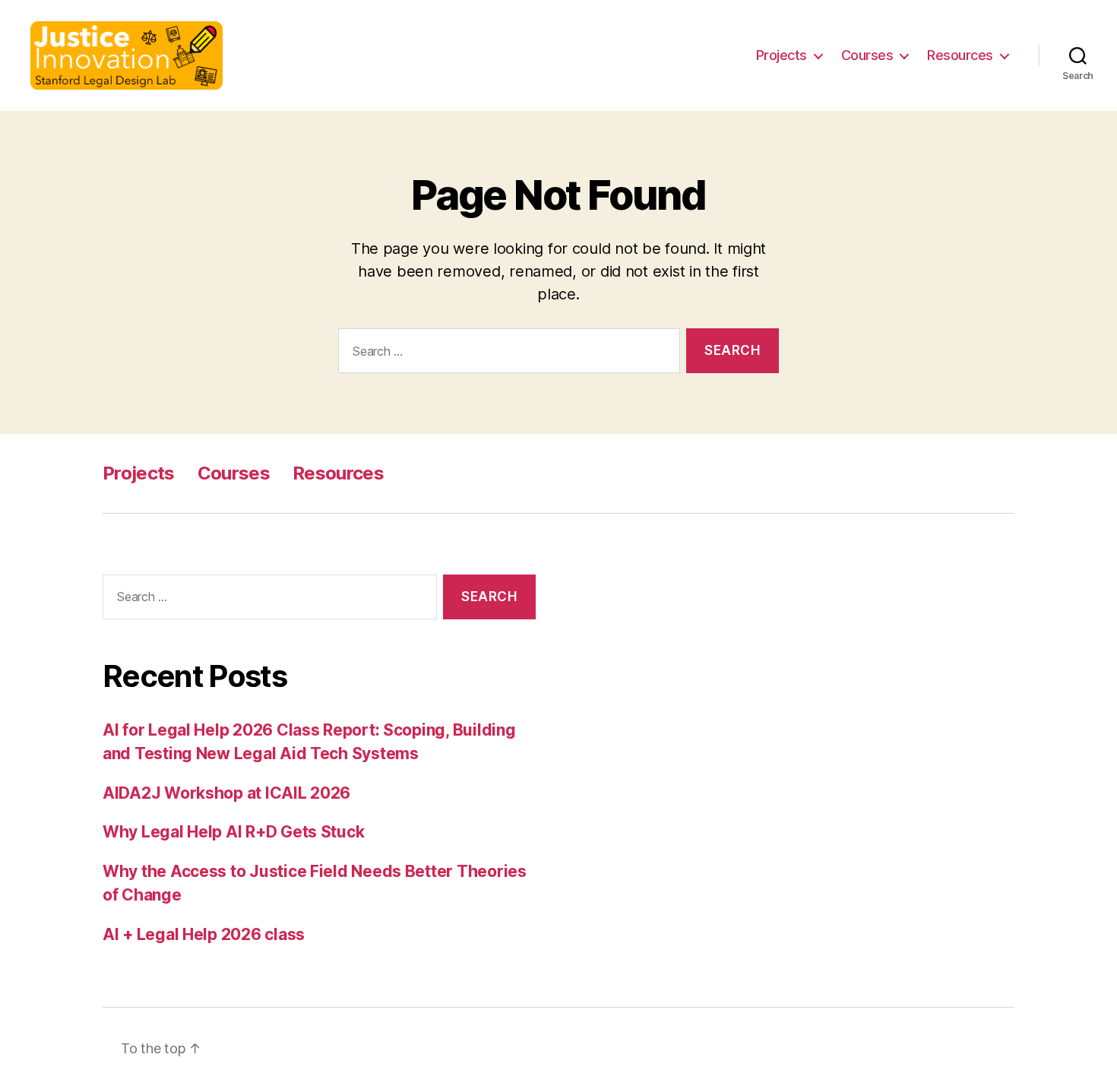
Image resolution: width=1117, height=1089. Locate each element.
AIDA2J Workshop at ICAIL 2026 (226, 793)
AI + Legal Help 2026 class (204, 934)
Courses (867, 55)
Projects (781, 55)
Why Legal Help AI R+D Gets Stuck (233, 831)
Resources (960, 55)
